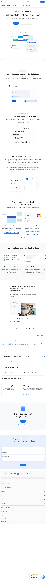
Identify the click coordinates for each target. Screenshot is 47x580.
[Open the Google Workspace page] (6, 2)
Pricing (22, 5)
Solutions (3, 5)
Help (25, 518)
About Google (12, 518)
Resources (28, 5)
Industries (14, 5)
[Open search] (28, 2)
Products (9, 5)
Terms (6, 518)
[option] (5, 60)
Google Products (20, 518)
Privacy (2, 518)
